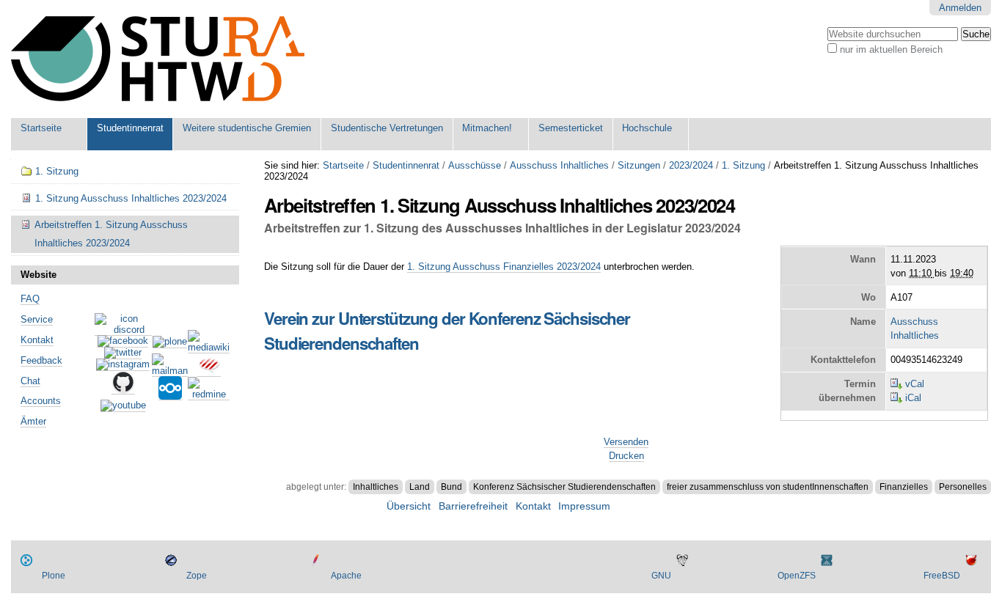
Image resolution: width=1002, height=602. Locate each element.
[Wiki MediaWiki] (209, 347)
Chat (30, 380)
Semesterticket (570, 127)
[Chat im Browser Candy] (209, 371)
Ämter (33, 421)
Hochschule (647, 127)
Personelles (963, 487)
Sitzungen (639, 165)
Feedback (41, 360)
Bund (451, 487)
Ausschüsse (474, 165)
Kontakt (37, 339)
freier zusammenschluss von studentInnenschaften (767, 487)
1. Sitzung (743, 165)
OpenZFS (797, 575)
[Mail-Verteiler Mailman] (170, 371)
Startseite (41, 127)
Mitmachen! (487, 127)
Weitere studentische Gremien (247, 127)
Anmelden (960, 7)
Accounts (41, 400)
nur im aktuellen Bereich (891, 49)
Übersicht (409, 506)
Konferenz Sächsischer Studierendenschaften (564, 487)
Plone (53, 575)
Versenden (626, 441)
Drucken (626, 455)
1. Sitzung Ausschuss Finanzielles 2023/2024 (504, 266)
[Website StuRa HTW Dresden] (157, 59)
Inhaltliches (375, 487)
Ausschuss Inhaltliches (559, 165)
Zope (196, 575)
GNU (661, 575)
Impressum (584, 506)
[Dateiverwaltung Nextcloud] (170, 394)
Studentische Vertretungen (387, 127)
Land (419, 487)
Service (37, 319)
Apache (346, 575)
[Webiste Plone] (170, 342)
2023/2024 (691, 165)
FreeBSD (942, 575)
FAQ (30, 298)
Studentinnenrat (130, 127)
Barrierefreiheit (473, 506)
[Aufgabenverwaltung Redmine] (209, 394)
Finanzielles (904, 487)
